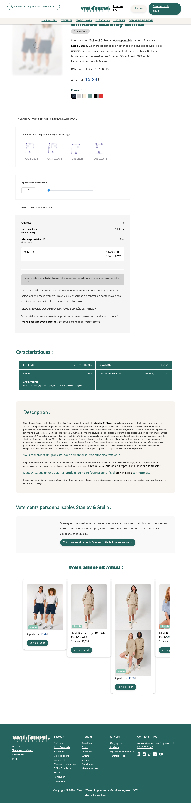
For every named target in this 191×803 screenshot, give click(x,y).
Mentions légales (120, 790)
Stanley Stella (102, 423)
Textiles (66, 21)
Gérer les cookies (95, 795)
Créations (103, 21)
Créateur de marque (65, 764)
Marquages (84, 21)
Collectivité (60, 760)
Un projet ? (49, 21)
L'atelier (119, 21)
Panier (139, 8)
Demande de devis (161, 8)
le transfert (155, 466)
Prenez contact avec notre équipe (41, 322)
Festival (58, 773)
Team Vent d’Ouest (22, 750)
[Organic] (45, 607)
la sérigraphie (110, 466)
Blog (14, 759)
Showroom (18, 755)
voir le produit (37, 643)
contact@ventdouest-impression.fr (156, 743)
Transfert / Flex (117, 756)
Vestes (85, 760)
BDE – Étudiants (62, 768)
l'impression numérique (133, 466)
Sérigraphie (115, 743)
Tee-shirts (87, 743)
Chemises (87, 752)
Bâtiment (59, 743)
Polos (85, 747)
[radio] (74, 96)
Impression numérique (121, 752)
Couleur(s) (76, 90)
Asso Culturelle (62, 747)
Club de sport (61, 756)
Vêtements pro (90, 768)
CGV (135, 790)
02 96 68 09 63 (145, 747)
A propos (17, 746)
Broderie (114, 747)
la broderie (94, 466)
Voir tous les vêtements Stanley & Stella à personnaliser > (98, 542)
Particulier (59, 777)
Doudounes (88, 764)
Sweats (85, 756)
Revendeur (60, 781)
